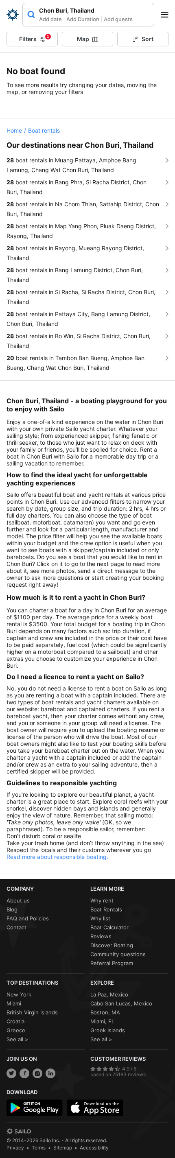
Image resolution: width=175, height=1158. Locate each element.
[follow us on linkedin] (50, 1073)
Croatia (15, 1021)
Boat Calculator (109, 927)
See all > (17, 1039)
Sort (147, 38)
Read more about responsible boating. (57, 856)
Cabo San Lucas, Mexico (121, 1003)
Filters (34, 38)
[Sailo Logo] (13, 15)
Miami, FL (102, 1021)
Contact (16, 927)
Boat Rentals (106, 909)
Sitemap (62, 1148)
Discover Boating (111, 945)
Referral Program (111, 963)
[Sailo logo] (19, 1131)
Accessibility (94, 1148)
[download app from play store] (35, 1107)
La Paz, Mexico (109, 994)
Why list (100, 918)
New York (19, 994)
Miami (14, 1003)
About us (18, 900)
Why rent (102, 900)
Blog (12, 909)
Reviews (101, 936)
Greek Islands (107, 1030)
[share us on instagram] (37, 1073)
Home (14, 130)
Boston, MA (105, 1012)
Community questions (118, 954)
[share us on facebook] (24, 1073)
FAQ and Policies (28, 918)
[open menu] (167, 15)
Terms (39, 1148)
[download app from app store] (95, 1107)
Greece (16, 1030)
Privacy (15, 1148)
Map (83, 38)
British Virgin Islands (32, 1012)
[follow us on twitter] (11, 1073)
